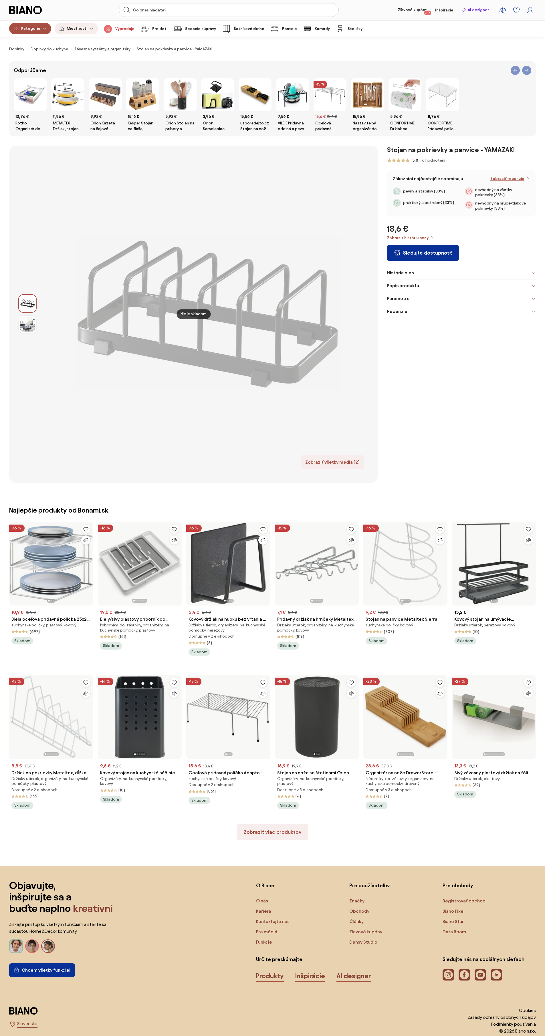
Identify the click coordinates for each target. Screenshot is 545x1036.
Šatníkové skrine (249, 29)
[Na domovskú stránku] (36, 10)
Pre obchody (458, 885)
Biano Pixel (454, 911)
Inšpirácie (444, 10)
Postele (289, 29)
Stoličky (355, 29)
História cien (400, 272)
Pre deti (159, 29)
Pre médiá (266, 931)
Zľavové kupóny (414, 11)
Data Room (454, 931)
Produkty (270, 976)
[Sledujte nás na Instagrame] (448, 975)
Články (356, 921)
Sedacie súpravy (200, 29)
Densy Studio (363, 942)
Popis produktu (403, 285)
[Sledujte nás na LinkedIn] (496, 975)
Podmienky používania (513, 1024)
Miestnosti (77, 28)
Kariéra (263, 911)
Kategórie (30, 28)
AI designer (478, 10)
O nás (262, 900)
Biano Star (453, 921)
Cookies (527, 1010)
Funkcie (264, 942)
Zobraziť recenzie (507, 178)
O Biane (265, 885)
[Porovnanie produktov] (502, 10)
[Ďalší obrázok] (88, 561)
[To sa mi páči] (85, 529)
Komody (322, 29)
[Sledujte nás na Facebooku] (464, 975)
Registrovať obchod (464, 900)
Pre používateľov (369, 885)
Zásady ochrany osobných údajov (502, 1017)
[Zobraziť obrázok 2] (27, 324)
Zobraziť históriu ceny (408, 238)
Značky (356, 900)
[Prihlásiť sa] (530, 10)
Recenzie (397, 311)
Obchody (359, 911)
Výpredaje (124, 29)
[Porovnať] (85, 540)
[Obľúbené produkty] (516, 10)
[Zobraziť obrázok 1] (27, 303)
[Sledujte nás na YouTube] (480, 975)
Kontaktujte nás (273, 921)
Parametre (398, 298)
